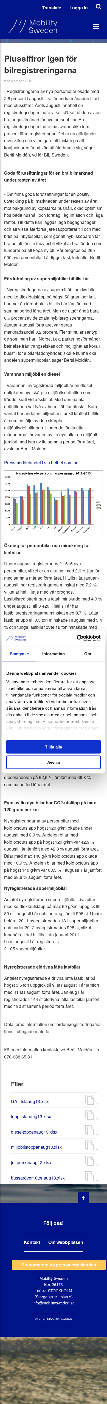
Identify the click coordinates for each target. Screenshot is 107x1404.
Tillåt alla (53, 746)
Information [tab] (53, 653)
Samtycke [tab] (19, 653)
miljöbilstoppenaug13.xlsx (36, 1147)
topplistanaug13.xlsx (31, 1116)
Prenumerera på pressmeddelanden (58, 1265)
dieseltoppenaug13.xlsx (34, 1132)
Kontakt (32, 1242)
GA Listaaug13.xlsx (30, 1101)
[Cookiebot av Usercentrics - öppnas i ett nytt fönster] (77, 638)
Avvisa (53, 762)
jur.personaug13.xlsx (31, 1162)
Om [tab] (87, 653)
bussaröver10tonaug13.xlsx (38, 1178)
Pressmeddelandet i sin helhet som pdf (42, 462)
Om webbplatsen (65, 1242)
